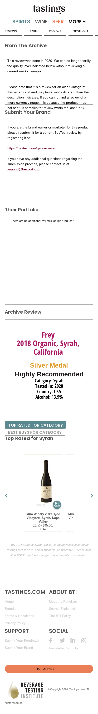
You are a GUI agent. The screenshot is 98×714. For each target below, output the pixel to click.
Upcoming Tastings (86, 641)
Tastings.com (77, 689)
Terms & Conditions (19, 616)
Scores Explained (62, 609)
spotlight (80, 31)
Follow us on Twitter (65, 641)
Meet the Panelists (63, 601)
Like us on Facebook (54, 641)
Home (9, 601)
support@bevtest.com (23, 169)
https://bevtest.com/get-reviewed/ (32, 148)
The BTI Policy (60, 616)
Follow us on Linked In (75, 641)
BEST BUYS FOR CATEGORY (35, 432)
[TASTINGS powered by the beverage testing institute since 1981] (49, 9)
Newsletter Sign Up (63, 648)
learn (33, 31)
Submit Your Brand (19, 648)
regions (55, 31)
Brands (10, 609)
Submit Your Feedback (22, 640)
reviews (11, 31)
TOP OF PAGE (45, 668)
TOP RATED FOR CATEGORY (35, 425)
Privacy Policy (15, 623)
